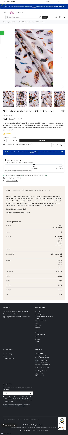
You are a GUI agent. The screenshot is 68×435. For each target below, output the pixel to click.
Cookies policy (39, 314)
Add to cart (42, 140)
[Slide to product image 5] (59, 99)
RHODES (38, 325)
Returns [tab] (47, 190)
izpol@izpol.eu (43, 371)
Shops (37, 341)
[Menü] (65, 418)
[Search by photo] (39, 17)
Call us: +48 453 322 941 (9, 1)
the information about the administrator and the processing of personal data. (18, 400)
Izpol (60, 280)
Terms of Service (50, 427)
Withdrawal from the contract (44, 316)
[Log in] (56, 17)
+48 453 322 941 (44, 368)
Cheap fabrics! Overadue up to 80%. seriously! (16, 311)
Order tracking (7, 354)
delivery (37, 311)
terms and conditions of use (22, 397)
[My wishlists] (60, 17)
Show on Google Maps (41, 364)
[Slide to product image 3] (34, 99)
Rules (37, 323)
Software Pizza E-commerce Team (37, 430)
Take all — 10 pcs (58, 145)
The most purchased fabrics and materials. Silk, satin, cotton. (16, 317)
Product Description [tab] (13, 190)
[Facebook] (42, 375)
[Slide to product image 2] (21, 99)
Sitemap (37, 339)
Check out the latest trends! (11, 314)
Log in (5, 356)
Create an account (8, 358)
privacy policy (8, 398)
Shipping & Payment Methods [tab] (32, 190)
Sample (37, 327)
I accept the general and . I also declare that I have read (18, 399)
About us (37, 318)
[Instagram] (37, 375)
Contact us (38, 337)
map (36, 332)
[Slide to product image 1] (8, 99)
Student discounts (40, 334)
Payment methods (40, 321)
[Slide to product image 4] (46, 99)
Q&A (36, 330)
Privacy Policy (40, 427)
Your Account (8, 349)
